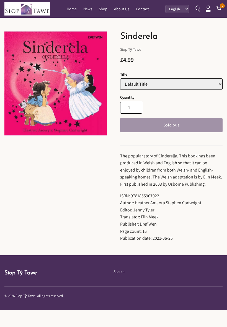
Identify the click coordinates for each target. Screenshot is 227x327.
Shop (103, 8)
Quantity (127, 97)
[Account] (208, 9)
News (87, 8)
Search (119, 271)
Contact (142, 8)
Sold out (171, 124)
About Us (121, 8)
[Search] (197, 9)
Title (123, 74)
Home (72, 8)
